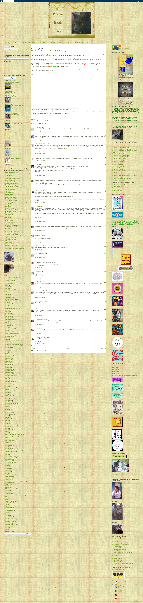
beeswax (7, 310)
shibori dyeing (8, 459)
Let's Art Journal (39, 281)
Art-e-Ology (116, 541)
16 (105, 291)
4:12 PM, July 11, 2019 (40, 343)
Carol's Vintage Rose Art (10, 180)
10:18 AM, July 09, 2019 (40, 297)
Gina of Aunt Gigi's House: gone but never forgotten (17, 202)
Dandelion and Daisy (10, 189)
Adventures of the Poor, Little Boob (18, 140)
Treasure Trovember (10, 501)
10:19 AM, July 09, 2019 (40, 305)
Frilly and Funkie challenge (11, 362)
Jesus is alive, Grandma (10, 92)
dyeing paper (8, 342)
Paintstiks (7, 417)
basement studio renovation (11, 308)
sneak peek (8, 464)
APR (6, 291)
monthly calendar (9, 401)
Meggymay (38, 308)
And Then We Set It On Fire (11, 174)
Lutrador (7, 389)
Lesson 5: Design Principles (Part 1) (122, 155)
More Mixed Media (9, 404)
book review (8, 316)
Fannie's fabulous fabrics (11, 200)
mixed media (8, 395)
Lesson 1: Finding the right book (121, 147)
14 (105, 272)
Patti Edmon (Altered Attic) (11, 237)
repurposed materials (10, 440)
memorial (7, 392)
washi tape (7, 518)
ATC (6, 305)
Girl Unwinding (8, 203)
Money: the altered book (119, 184)
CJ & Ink (7, 139)
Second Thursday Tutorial (11, 453)
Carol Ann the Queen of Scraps (12, 178)
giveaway (7, 367)
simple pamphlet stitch (10, 462)
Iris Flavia (120, 594)
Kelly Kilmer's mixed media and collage (14, 219)
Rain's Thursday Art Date (11, 436)
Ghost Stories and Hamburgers (17, 105)
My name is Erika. (40, 225)
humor (6, 378)
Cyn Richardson (9, 187)
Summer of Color (9, 479)
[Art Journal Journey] (125, 259)
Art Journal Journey (10, 299)
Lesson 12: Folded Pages (119, 166)
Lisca (37, 164)
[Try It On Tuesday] (125, 268)
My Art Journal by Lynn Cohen (12, 233)
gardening (7, 364)
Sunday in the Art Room (11, 484)
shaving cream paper (10, 457)
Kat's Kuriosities (9, 216)
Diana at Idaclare (9, 194)
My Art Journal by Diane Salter (12, 231)
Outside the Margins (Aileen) (11, 234)
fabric (6, 350)
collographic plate (9, 328)
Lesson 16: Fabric (118, 172)
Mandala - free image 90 (16, 158)
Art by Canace (8, 175)
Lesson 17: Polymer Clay (119, 174)
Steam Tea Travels (118, 558)
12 (105, 254)
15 (105, 282)
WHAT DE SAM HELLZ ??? (16, 114)
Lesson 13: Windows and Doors (121, 167)
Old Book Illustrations (119, 553)
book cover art (8, 314)
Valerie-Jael (38, 127)
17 (105, 301)
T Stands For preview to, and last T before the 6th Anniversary (48, 51)
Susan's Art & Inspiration (11, 245)
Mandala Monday (9, 390)
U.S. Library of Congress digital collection (123, 563)
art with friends (8, 300)
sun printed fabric (9, 482)
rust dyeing (8, 448)
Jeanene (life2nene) (9, 208)
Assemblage (8, 303)
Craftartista (7, 157)
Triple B (7, 504)
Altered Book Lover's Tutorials (12, 172)
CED (6, 322)
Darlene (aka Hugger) (10, 192)
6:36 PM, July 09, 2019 (40, 324)
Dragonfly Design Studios (11, 197)
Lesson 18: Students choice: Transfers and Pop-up (125, 175)
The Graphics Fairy (118, 561)
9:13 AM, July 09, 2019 (40, 278)
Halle (37, 261)
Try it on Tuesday (9, 506)
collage (7, 327)
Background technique (10, 307)
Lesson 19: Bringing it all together (122, 177)
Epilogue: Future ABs (119, 180)
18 (105, 309)
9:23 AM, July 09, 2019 (40, 287)
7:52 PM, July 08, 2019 (40, 230)
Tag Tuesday (8, 490)
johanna (38, 134)
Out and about (8, 412)
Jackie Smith (8, 206)
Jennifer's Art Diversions (10, 211)
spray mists (8, 467)
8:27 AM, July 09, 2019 (40, 267)
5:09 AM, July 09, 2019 (40, 249)
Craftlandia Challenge (10, 336)
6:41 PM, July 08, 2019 (40, 187)
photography (8, 420)
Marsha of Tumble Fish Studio (12, 226)
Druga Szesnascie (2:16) (10, 198)
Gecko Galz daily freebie (119, 550)
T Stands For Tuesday (10, 488)
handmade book (9, 372)
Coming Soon (79, 42)
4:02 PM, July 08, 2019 (40, 131)
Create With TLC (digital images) (121, 544)
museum (7, 406)
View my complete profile (125, 48)
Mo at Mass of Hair (9, 229)
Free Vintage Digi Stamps (120, 549)
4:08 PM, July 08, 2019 (40, 140)
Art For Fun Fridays (9, 296)
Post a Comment (35, 345)
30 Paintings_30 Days (10, 279)
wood (6, 527)
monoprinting (8, 400)
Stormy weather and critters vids (18, 123)
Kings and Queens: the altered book (122, 187)
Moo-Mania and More (10, 403)
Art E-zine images (118, 538)
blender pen (8, 311)
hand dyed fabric (9, 370)
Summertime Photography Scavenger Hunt (15, 481)
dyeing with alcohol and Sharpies (13, 345)
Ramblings (116, 191)
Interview (7, 383)
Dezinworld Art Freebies (119, 547)
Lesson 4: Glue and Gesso (120, 153)
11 (105, 246)
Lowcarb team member (41, 337)
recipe (6, 437)
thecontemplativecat (9, 91)
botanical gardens (9, 319)
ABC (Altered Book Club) (119, 569)
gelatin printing (9, 366)
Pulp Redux (8, 240)
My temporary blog (118, 190)
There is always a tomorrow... (17, 83)
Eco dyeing (8, 347)
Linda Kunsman (39, 179)
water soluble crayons (10, 519)
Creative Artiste (8, 338)
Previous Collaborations (28, 42)
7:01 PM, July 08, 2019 (40, 202)
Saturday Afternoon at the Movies (13, 450)
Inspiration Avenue (9, 381)
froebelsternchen (40, 234)
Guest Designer (9, 369)
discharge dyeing (9, 341)
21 (105, 337)
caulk (6, 321)
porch (6, 428)
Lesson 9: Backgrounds (119, 161)
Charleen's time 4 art (10, 181)
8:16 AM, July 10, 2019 (40, 333)
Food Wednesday (9, 358)
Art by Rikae (8, 177)
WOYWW (7, 529)
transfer (7, 499)
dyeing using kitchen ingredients (13, 344)
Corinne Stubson (9, 184)
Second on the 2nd (9, 451)
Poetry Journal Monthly (10, 425)
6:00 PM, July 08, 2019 (40, 175)
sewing (7, 454)
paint (6, 415)
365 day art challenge (10, 280)
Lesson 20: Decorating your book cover (123, 178)
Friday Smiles (8, 361)
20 (105, 328)
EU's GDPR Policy (65, 42)
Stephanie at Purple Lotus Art (12, 243)
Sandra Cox (38, 271)
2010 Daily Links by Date (48, 42)
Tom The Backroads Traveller (12, 82)
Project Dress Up (9, 429)
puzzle (6, 431)
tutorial (7, 509)
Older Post (103, 348)
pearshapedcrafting (40, 319)
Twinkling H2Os (9, 510)
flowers (7, 356)
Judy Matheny (8, 212)
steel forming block (9, 474)
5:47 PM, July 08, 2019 (40, 160)
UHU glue (7, 515)
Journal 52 (7, 386)
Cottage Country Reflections (11, 122)
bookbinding (8, 317)
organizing (7, 411)
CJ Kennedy (38, 245)
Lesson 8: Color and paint (120, 160)
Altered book (8, 288)
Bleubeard (7, 313)
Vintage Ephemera (118, 564)
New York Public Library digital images (123, 552)
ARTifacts (7, 302)
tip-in (6, 498)
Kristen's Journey (9, 220)
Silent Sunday (8, 460)
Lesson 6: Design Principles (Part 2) (122, 156)
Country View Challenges (11, 333)
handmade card (9, 373)
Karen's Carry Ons (9, 214)
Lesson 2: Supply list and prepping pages (123, 149)
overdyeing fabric (9, 414)
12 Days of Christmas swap (11, 277)
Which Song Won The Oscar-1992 (18, 132)
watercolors (8, 523)
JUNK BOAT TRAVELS (10, 95)
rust (6, 446)
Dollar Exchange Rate (119, 456)
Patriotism (7, 418)
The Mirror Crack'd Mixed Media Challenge (15, 495)
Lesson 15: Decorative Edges (120, 170)
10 (105, 234)
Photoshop (8, 422)
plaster (7, 423)
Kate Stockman (8, 217)
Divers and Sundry (40, 190)
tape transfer (8, 492)
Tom (119, 583)
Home (7, 42)
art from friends (9, 297)
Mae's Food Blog (9, 104)
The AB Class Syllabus (119, 146)
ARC (6, 293)
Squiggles (7, 470)
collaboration (8, 325)
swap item (7, 487)
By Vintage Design (118, 543)
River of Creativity (9, 445)
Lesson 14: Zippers (118, 169)
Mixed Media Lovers (10, 397)
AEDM (6, 285)
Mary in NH (7, 228)
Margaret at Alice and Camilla (12, 225)
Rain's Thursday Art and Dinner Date (13, 434)
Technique (7, 493)
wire (6, 526)
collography (8, 330)
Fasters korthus (8, 148)
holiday (7, 377)
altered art (7, 286)
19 (105, 319)
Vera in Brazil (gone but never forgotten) (14, 248)
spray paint (8, 468)
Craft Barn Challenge (10, 335)
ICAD (6, 380)
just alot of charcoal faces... (16, 149)
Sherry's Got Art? (9, 242)
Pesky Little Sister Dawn (10, 239)
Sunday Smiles (8, 485)
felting (6, 353)
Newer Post (33, 348)
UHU (6, 513)
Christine (120, 590)
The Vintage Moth (118, 560)
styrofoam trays (9, 477)
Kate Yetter (38, 206)
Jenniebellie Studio (9, 209)
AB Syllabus (8, 282)
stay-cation (7, 473)
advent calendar (9, 283)
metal (6, 394)
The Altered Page (9, 247)
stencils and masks (9, 476)
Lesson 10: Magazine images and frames (123, 163)
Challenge (7, 324)
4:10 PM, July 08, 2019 (40, 153)
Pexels (115, 555)
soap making (8, 465)
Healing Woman (8, 205)
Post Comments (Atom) (42, 350)
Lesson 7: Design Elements (120, 158)
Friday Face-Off (8, 359)
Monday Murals (9, 398)
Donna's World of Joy (10, 195)
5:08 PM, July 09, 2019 (40, 315)
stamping (7, 471)
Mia (37, 157)
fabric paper (8, 352)
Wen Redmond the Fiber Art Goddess (13, 250)
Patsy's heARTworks (9, 236)
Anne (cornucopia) (40, 253)
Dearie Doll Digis (118, 546)
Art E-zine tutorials (118, 540)
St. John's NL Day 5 (15, 96)
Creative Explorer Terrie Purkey (12, 186)
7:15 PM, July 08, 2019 (40, 221)
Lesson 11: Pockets (118, 164)
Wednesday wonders (10, 524)
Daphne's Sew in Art (9, 191)
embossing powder (9, 348)
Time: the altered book (119, 186)
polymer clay (8, 426)
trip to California (9, 502)
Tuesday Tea (8, 507)
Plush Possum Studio (119, 557)
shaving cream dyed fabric (11, 456)
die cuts (7, 339)
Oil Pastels (7, 409)
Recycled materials (9, 439)
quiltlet (7, 432)
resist (6, 442)
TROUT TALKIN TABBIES (11, 113)
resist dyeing (8, 443)
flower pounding (9, 355)
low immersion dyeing (10, 387)
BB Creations (8, 130)
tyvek (6, 512)
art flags (7, 294)
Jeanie (37, 328)
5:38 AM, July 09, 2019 (40, 257)
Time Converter (115, 367)
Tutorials (15, 42)
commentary (8, 331)
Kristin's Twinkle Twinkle (11, 222)
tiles (6, 496)
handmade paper (9, 375)
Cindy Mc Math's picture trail (11, 183)
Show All (29, 166)
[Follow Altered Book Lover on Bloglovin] (17, 78)
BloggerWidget (136, 601)
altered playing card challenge (12, 289)
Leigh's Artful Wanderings (11, 223)
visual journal (8, 516)
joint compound (9, 384)
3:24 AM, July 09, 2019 (40, 242)
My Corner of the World (10, 408)
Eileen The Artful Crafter (41, 143)
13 (105, 261)
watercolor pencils (9, 521)
